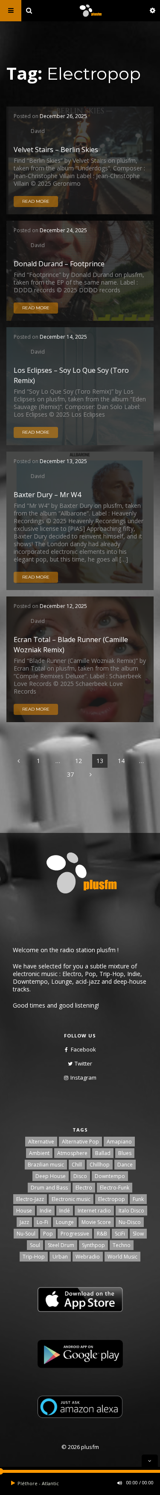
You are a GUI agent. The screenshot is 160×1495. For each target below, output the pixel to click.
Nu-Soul (26, 1233)
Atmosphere (72, 1153)
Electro (84, 1187)
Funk (138, 1199)
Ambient (39, 1153)
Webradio (88, 1256)
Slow (138, 1233)
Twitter (83, 1063)
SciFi (120, 1233)
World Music (122, 1256)
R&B (102, 1233)
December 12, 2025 (63, 606)
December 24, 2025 (63, 230)
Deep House (50, 1176)
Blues (124, 1153)
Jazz (24, 1222)
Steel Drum (61, 1245)
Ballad (103, 1153)
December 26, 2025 (63, 116)
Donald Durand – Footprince (59, 263)
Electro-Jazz (30, 1199)
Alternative (41, 1141)
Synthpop (93, 1245)
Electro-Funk (114, 1187)
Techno (122, 1245)
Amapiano (119, 1141)
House (24, 1210)
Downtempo (110, 1176)
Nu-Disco (130, 1222)
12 (78, 761)
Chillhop (100, 1164)
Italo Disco (131, 1210)
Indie (46, 1210)
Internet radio (94, 1210)
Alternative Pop (80, 1141)
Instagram (83, 1077)
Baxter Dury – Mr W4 (47, 494)
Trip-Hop (34, 1256)
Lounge (65, 1222)
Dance (125, 1164)
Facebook (83, 1049)
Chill (77, 1164)
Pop (48, 1233)
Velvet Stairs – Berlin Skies (56, 149)
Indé (64, 1210)
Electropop (111, 1199)
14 (121, 761)
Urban (60, 1256)
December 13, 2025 (63, 461)
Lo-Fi (42, 1222)
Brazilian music (46, 1164)
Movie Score (96, 1222)
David (38, 130)
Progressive (75, 1233)
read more (35, 201)
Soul (35, 1245)
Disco (80, 1176)
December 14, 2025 (63, 336)
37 (70, 774)
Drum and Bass (49, 1187)
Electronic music (71, 1199)
